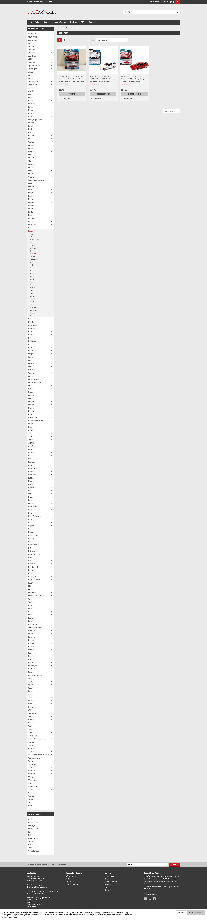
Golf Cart (31, 370)
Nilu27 (30, 583)
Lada (30, 465)
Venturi (30, 761)
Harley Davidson (33, 379)
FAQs (83, 22)
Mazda (30, 529)
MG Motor (31, 551)
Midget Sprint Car (34, 554)
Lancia (30, 472)
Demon (32, 279)
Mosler (30, 573)
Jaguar (30, 430)
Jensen (30, 440)
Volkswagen (32, 764)
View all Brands (33, 851)
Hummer (31, 405)
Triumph (31, 742)
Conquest (33, 254)
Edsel (30, 332)
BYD (29, 139)
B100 (31, 242)
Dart (31, 276)
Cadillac (31, 142)
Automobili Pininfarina (36, 627)
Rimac (30, 656)
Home (59, 28)
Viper (31, 316)
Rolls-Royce (32, 666)
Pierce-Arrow (32, 624)
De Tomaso (32, 225)
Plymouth (31, 631)
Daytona (31, 202)
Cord (30, 183)
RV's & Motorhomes (35, 675)
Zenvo (30, 799)
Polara (32, 302)
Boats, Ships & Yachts (35, 120)
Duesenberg (32, 328)
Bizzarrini (31, 113)
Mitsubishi (31, 564)
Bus (29, 132)
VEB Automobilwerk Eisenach (38, 755)
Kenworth (31, 452)
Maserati (31, 519)
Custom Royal (34, 259)
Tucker (30, 745)
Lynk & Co (31, 503)
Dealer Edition (33, 829)
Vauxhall (31, 752)
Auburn (30, 72)
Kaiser (30, 449)
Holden (30, 389)
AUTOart (31, 841)
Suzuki (30, 723)
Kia (29, 456)
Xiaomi (30, 790)
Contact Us (93, 22)
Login (163, 2)
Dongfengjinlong (34, 319)
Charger (32, 251)
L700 (31, 293)
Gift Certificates (71, 876)
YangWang (31, 796)
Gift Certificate (155, 2)
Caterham (31, 151)
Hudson (31, 402)
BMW (30, 116)
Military (30, 557)
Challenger (33, 248)
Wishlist (68, 879)
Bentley (30, 107)
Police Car (31, 637)
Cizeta (30, 174)
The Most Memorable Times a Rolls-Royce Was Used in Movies (161, 888)
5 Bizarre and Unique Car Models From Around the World (160, 883)
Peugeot (31, 621)
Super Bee (33, 313)
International (32, 417)
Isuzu (30, 427)
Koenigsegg (32, 462)
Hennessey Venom (34, 382)
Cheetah (31, 158)
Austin (30, 78)
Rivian (30, 659)
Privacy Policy (34, 22)
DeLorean (31, 218)
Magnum (32, 296)
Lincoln (30, 484)
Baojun (30, 97)
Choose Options (72, 94)
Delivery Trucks (33, 205)
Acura (30, 43)
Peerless (31, 615)
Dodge (30, 231)
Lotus (30, 494)
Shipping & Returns (58, 22)
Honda (30, 392)
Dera (31, 282)
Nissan (30, 589)
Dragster (31, 322)
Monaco (32, 299)
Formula (31, 351)
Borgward (31, 135)
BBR (29, 832)
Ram (31, 304)
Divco (30, 228)
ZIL (29, 802)
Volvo (30, 767)
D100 (31, 262)
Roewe (30, 662)
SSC (29, 710)
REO (29, 653)
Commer (31, 177)
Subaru (30, 720)
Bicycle (30, 110)
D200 (31, 268)
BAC (29, 94)
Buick (30, 129)
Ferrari (30, 335)
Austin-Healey (33, 81)
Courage (31, 186)
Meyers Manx (32, 545)
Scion (30, 697)
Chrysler (31, 167)
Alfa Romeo (32, 53)
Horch (30, 398)
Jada (30, 848)
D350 (31, 273)
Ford (29, 344)
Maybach (31, 526)
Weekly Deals (32, 34)
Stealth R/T (33, 310)
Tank (30, 726)
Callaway (31, 145)
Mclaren (31, 532)
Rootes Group (33, 669)
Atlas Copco (32, 69)
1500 (31, 234)
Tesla (30, 729)
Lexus (30, 481)
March (30, 513)
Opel (29, 599)
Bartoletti (31, 104)
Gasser (30, 357)
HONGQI (31, 395)
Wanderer (31, 771)
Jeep (30, 436)
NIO (29, 586)
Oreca (30, 602)
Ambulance (32, 56)
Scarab (30, 694)
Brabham (31, 123)
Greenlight (31, 825)
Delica (30, 215)
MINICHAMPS (33, 822)
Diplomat (32, 285)
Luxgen (30, 497)
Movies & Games (34, 580)
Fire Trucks (32, 341)
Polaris (30, 634)
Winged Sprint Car (34, 786)
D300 (31, 271)
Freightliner (32, 354)
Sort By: (92, 40)
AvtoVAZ (31, 91)
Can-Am (31, 148)
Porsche (31, 643)
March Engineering (34, 516)
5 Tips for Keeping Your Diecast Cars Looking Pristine (161, 876)
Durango (32, 288)
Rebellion (31, 646)
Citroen (30, 171)
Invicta (30, 424)
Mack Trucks (32, 506)
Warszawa (32, 774)
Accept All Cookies (196, 912)
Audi (29, 75)
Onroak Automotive (35, 596)
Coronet (32, 257)
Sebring (30, 701)
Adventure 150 (34, 240)
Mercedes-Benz (33, 535)
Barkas (30, 101)
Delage (30, 209)
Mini (29, 561)
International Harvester (36, 421)
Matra (30, 522)
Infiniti (30, 414)
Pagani (30, 608)
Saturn (30, 685)
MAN (30, 510)
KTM (29, 459)
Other (30, 806)
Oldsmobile (32, 592)
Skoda (30, 707)
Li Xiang (31, 487)
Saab (30, 678)
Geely (30, 360)
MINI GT (31, 845)
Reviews (73, 22)
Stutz (30, 716)
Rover (30, 672)
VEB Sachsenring (34, 758)
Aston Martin (32, 62)
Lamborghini (32, 468)
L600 (31, 290)
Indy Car (31, 411)
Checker (31, 155)
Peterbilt (31, 618)
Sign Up (171, 2)
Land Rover (32, 475)
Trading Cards (33, 736)
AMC (30, 59)
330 (31, 237)
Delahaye (31, 212)
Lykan (30, 500)
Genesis (31, 363)
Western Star (32, 780)
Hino (30, 386)
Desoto (30, 221)
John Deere (32, 446)
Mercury (31, 538)
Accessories (32, 40)
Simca (30, 704)
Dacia (30, 190)
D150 (31, 265)
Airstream (31, 50)
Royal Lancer (34, 307)
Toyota (30, 732)
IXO (29, 835)
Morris (30, 570)
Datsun (30, 199)
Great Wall (31, 373)
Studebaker (32, 713)
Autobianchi (32, 85)
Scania (30, 691)
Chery (30, 161)
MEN (30, 542)
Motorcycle (32, 576)
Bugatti (30, 126)
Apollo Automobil (34, 65)
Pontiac (31, 640)
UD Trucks (31, 748)
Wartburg (31, 777)
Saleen (30, 682)
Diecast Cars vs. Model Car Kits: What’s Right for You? (161, 879)
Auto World (62, 76)
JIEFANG (31, 443)
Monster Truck (33, 567)
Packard (31, 605)
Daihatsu (31, 193)
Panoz (30, 612)
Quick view (72, 73)
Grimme (31, 376)
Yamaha (31, 793)
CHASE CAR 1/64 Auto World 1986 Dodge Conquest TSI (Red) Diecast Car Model (72, 81)
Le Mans (31, 478)
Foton (30, 347)
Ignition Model (33, 838)
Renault (31, 650)
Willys (30, 783)
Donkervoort (32, 325)
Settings (181, 912)
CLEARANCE (32, 37)
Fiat (29, 338)
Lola (29, 491)
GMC (30, 366)
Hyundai (31, 408)
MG (29, 548)
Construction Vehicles (36, 180)
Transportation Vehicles (36, 739)
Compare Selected (171, 111)
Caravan (32, 245)
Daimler (30, 196)
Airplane (31, 46)
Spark (30, 819)
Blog (45, 22)
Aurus (30, 88)
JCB (29, 433)
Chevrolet (31, 164)
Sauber (30, 688)
